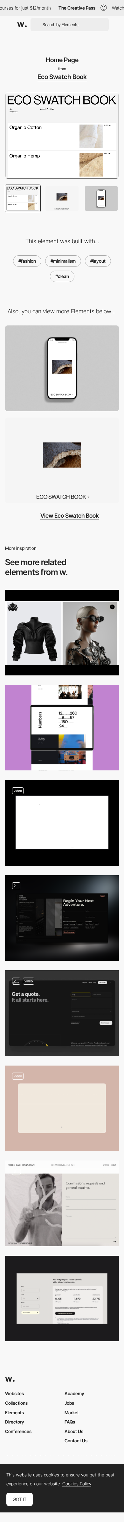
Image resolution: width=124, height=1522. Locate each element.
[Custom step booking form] (62, 1108)
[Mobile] (62, 368)
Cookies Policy (76, 1484)
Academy (74, 1393)
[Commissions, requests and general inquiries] (62, 1203)
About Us (74, 1431)
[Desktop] (62, 460)
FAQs (70, 1421)
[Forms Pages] (62, 1013)
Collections (16, 1403)
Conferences (18, 1431)
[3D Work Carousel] (62, 823)
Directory (14, 1421)
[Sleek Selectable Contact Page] (62, 918)
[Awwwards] (22, 24)
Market (72, 1412)
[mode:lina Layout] (62, 728)
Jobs (69, 1403)
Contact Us (76, 1440)
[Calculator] (62, 1299)
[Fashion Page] (62, 632)
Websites (14, 1393)
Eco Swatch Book (62, 77)
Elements (14, 1412)
